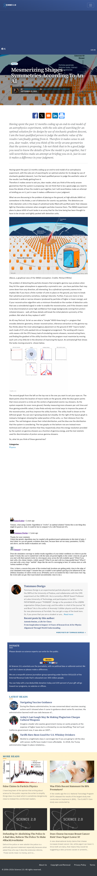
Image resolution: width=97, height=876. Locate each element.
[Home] (10, 5)
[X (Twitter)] (5, 49)
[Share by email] (48, 115)
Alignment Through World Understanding (42, 628)
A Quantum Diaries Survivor (56, 89)
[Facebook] (2, 49)
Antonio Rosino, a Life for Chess (37, 621)
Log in (93, 50)
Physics (14, 64)
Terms (92, 865)
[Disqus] (48, 481)
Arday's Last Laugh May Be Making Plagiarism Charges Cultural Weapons (50, 718)
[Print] (62, 115)
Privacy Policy (80, 865)
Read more (68, 614)
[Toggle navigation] (90, 5)
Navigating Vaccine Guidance (36, 702)
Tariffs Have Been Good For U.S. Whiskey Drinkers (47, 734)
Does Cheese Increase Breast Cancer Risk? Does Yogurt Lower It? (70, 835)
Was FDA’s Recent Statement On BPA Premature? (69, 788)
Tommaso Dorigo (31, 89)
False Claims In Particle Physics (20, 786)
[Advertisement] (48, 29)
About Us (43, 865)
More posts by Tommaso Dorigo (70, 633)
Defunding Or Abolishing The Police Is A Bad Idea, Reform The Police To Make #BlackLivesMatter (24, 837)
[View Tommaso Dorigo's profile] (16, 90)
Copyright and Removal (60, 865)
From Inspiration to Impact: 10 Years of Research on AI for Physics (52, 624)
